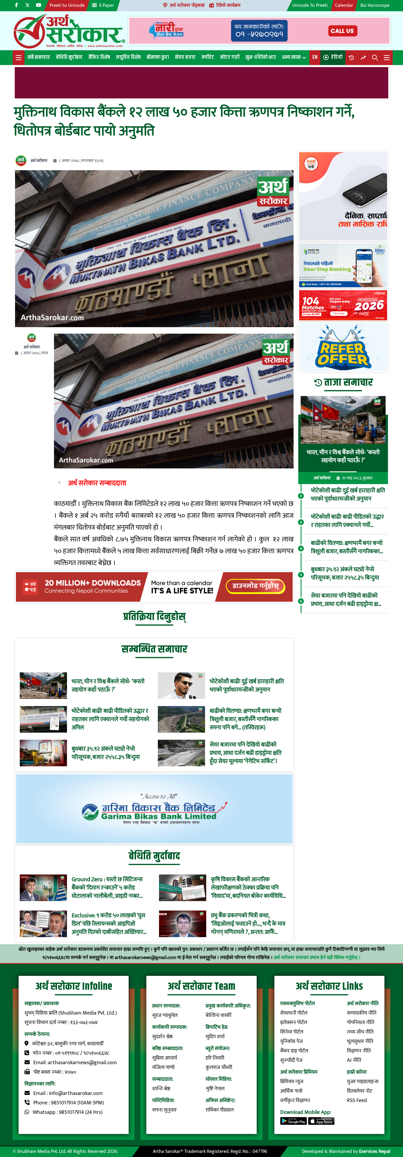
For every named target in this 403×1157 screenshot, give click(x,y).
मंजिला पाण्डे (163, 1067)
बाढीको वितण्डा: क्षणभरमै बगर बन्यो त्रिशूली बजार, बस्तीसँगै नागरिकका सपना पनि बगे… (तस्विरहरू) (245, 719)
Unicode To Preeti (310, 5)
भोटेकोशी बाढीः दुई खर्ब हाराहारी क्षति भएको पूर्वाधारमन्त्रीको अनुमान (247, 685)
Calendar (344, 5)
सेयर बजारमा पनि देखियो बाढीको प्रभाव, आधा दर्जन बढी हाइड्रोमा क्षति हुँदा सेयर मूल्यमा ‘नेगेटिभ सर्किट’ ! (245, 753)
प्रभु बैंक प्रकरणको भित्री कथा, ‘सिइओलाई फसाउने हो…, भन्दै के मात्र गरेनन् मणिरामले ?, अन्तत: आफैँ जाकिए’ (248, 923)
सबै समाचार (38, 57)
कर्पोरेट (208, 57)
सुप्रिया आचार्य (164, 1058)
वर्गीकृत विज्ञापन (295, 1100)
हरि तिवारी (215, 1058)
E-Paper (106, 5)
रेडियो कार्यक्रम (228, 5)
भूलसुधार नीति (360, 1041)
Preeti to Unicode (67, 5)
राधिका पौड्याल (220, 1110)
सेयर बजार (185, 57)
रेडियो (337, 57)
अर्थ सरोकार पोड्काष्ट (187, 5)
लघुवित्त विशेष (128, 57)
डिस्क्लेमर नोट (359, 1091)
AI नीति (354, 1060)
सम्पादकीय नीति (361, 1013)
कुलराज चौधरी (219, 1067)
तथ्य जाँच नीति (360, 1032)
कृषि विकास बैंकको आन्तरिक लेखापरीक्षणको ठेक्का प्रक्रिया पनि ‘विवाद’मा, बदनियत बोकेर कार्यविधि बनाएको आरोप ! (247, 887)
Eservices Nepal (374, 1152)
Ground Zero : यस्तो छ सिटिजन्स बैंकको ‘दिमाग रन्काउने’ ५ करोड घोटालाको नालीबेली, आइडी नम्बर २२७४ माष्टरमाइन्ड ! (107, 887)
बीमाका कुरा (158, 57)
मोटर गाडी (230, 57)
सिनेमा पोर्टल (291, 1032)
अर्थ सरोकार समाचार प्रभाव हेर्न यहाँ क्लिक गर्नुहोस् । (317, 958)
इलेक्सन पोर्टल (293, 1022)
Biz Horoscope (375, 5)
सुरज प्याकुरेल (165, 1015)
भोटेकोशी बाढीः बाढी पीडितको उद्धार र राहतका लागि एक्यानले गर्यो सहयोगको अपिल (110, 719)
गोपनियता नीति (360, 1022)
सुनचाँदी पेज (291, 1060)
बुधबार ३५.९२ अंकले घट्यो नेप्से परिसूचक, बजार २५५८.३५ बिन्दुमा (106, 753)
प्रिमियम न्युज (291, 1081)
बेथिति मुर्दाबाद (69, 57)
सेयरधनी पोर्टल (293, 1013)
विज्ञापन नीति (359, 1050)
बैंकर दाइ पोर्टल (294, 1050)
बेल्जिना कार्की (218, 1015)
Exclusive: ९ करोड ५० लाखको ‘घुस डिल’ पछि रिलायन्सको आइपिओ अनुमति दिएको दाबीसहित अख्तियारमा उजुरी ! (110, 923)
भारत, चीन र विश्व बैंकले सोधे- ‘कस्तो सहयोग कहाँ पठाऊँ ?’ (108, 685)
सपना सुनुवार (164, 1110)
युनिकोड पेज (291, 1041)
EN (314, 57)
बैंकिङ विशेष (99, 57)
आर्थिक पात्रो (291, 1091)
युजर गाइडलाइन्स (363, 1081)
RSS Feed (357, 1100)
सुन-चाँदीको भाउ (260, 57)
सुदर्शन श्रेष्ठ (162, 1036)
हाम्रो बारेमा (356, 1072)
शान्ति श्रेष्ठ (161, 1088)
